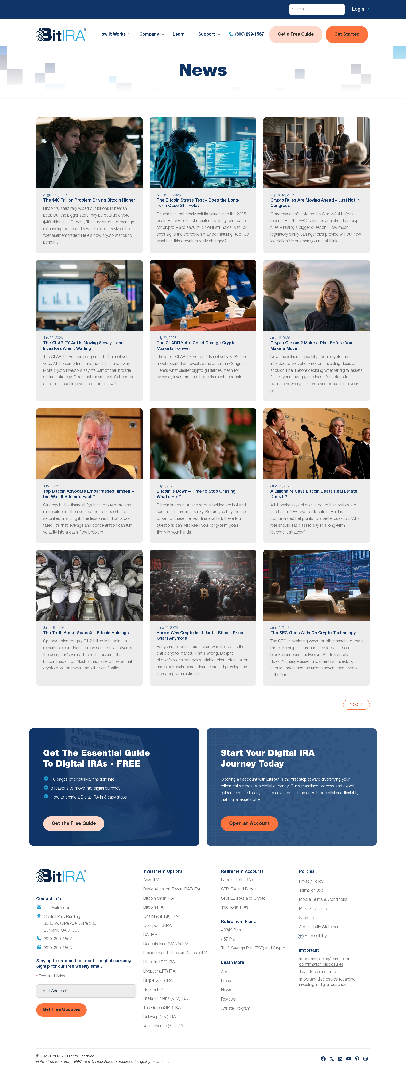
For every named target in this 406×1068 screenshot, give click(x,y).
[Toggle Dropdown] (131, 34)
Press (226, 981)
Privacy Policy (311, 881)
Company (149, 34)
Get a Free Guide (296, 34)
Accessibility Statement (319, 927)
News (226, 990)
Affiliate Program (235, 1008)
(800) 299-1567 (249, 34)
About (226, 972)
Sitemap (306, 918)
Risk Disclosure (313, 909)
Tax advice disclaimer (318, 972)
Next (354, 704)
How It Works (112, 34)
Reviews (228, 999)
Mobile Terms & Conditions (323, 900)
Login (359, 9)
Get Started (346, 34)
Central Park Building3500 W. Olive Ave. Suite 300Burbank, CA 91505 (70, 923)
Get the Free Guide (74, 824)
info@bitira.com (58, 908)
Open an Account (249, 824)
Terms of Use (311, 890)
